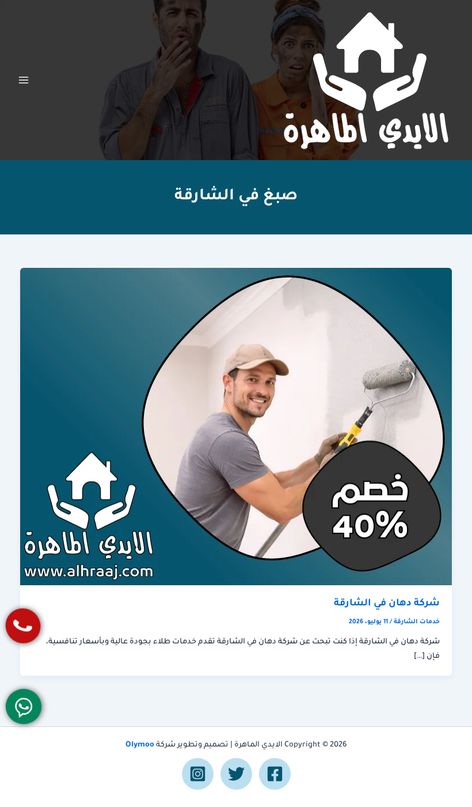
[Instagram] (198, 774)
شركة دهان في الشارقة (387, 603)
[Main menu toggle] (24, 80)
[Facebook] (275, 774)
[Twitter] (236, 774)
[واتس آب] (23, 707)
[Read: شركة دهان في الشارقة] (236, 427)
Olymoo (139, 745)
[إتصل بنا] (23, 626)
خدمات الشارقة (417, 622)
